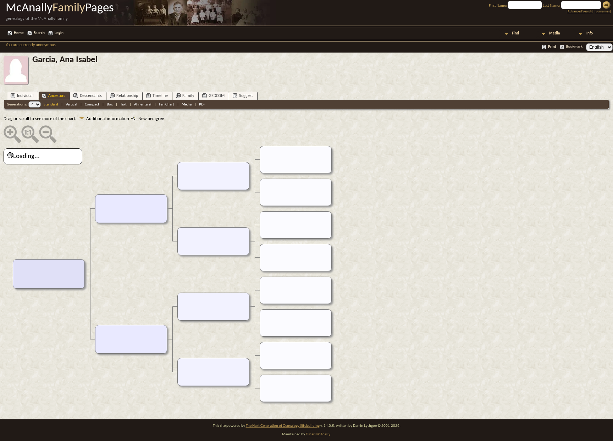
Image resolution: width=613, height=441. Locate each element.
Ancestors (56, 96)
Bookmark (574, 47)
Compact (92, 105)
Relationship (127, 96)
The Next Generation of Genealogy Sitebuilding (283, 426)
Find (515, 34)
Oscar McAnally (318, 434)
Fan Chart (166, 105)
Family (188, 96)
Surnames (603, 11)
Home (19, 33)
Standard (51, 105)
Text (123, 105)
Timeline (160, 96)
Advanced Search (580, 11)
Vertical (71, 105)
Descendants (91, 96)
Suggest (246, 96)
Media (554, 34)
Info (589, 34)
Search (39, 33)
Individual (25, 96)
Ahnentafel (142, 105)
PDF (202, 105)
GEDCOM (217, 96)
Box (110, 105)
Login (59, 33)
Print (552, 47)
